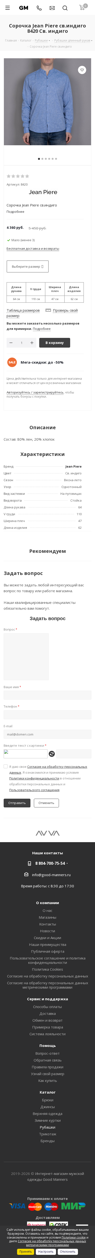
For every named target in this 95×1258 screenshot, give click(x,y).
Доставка (47, 1013)
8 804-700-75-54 (50, 863)
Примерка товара (47, 1027)
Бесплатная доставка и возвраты (33, 248)
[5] (27, 176)
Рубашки (47, 1127)
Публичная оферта (47, 951)
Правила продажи (47, 1066)
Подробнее (42, 328)
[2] (13, 176)
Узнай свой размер (47, 1073)
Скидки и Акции (47, 937)
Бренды (47, 1140)
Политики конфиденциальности (34, 778)
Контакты (47, 924)
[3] (18, 176)
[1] (9, 176)
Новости (47, 930)
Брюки (47, 1099)
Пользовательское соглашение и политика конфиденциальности (48, 960)
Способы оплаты (47, 1006)
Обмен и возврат (47, 1020)
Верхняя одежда (47, 1113)
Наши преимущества (47, 944)
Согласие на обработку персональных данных (47, 976)
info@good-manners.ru (51, 874)
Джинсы (47, 1106)
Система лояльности (47, 1033)
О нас (47, 910)
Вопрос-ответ (47, 1053)
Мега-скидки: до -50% (42, 362)
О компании (47, 902)
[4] (22, 176)
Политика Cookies (47, 969)
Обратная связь (48, 1060)
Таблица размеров (23, 310)
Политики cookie (74, 1237)
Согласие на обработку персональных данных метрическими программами (47, 985)
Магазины (47, 917)
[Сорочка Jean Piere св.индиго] (47, 101)
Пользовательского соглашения (34, 790)
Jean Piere (74, 466)
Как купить (47, 1080)
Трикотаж (47, 1133)
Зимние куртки (48, 1120)
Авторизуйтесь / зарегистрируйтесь (35, 392)
